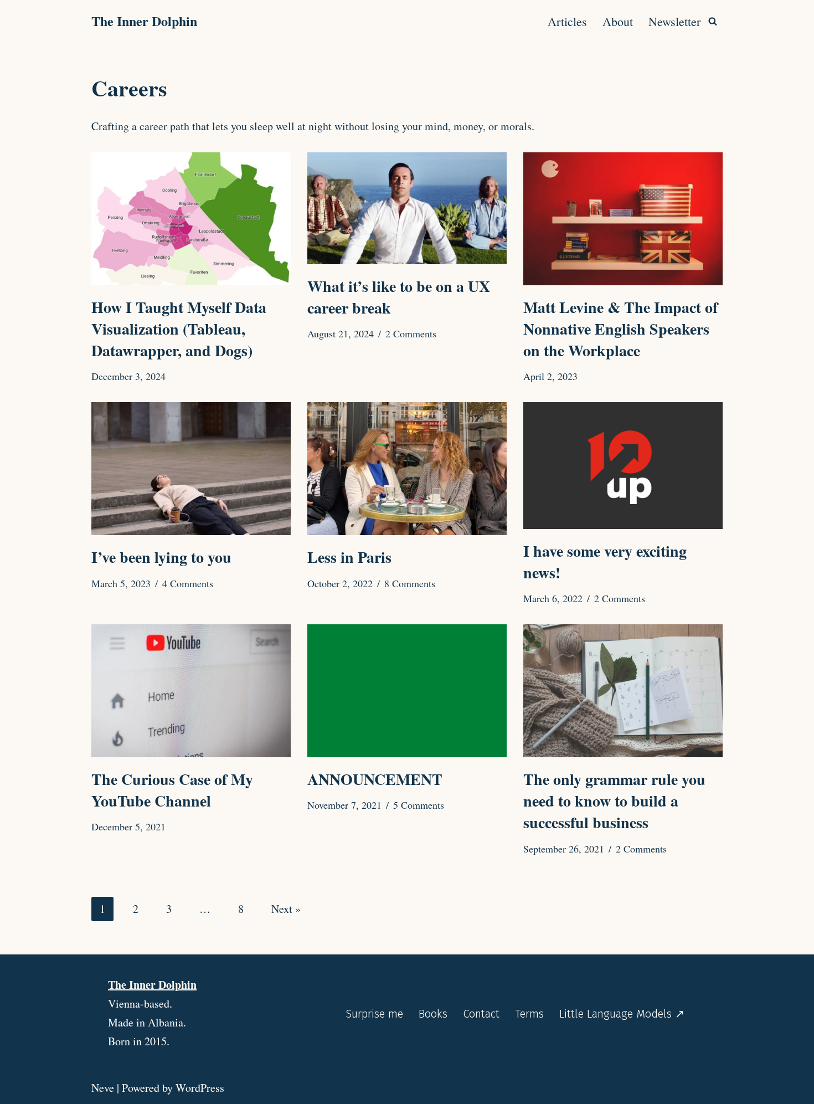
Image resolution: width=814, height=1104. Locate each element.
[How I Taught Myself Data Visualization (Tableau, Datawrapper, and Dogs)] (191, 218)
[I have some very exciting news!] (623, 465)
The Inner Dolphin (152, 985)
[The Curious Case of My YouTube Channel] (191, 690)
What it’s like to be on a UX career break (398, 297)
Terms (529, 1013)
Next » (286, 908)
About (617, 21)
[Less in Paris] (407, 468)
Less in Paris (349, 557)
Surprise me (374, 1013)
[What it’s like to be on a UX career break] (407, 208)
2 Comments (410, 333)
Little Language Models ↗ (621, 1013)
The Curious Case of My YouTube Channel (172, 790)
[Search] (712, 21)
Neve (102, 1087)
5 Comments (418, 805)
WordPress (200, 1087)
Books (433, 1013)
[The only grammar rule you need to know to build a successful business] (623, 690)
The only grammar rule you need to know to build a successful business (614, 801)
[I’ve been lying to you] (191, 468)
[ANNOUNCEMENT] (407, 690)
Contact (481, 1013)
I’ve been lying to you (161, 557)
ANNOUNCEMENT (374, 779)
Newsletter (674, 21)
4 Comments (187, 583)
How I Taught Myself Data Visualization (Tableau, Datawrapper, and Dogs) (178, 329)
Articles (567, 21)
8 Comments (409, 583)
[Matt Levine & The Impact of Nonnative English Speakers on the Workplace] (623, 218)
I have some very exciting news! (605, 562)
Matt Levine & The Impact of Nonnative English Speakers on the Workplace (620, 329)
